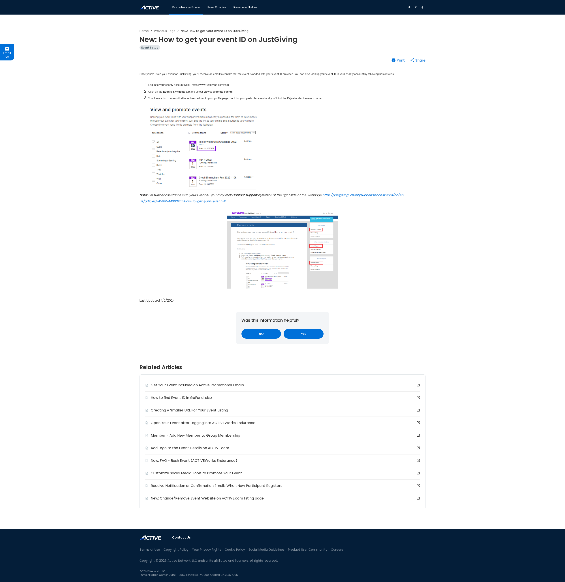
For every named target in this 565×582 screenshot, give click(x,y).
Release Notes (246, 7)
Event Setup (149, 47)
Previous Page (164, 31)
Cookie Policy (235, 549)
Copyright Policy (176, 549)
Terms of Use (149, 549)
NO (261, 334)
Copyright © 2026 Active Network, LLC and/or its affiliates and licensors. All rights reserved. (208, 560)
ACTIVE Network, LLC (152, 571)
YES (303, 334)
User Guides (216, 7)
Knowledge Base (186, 7)
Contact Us (181, 537)
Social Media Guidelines (266, 549)
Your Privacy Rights (206, 549)
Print (401, 60)
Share (420, 60)
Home (144, 31)
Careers (337, 549)
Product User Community (307, 549)
